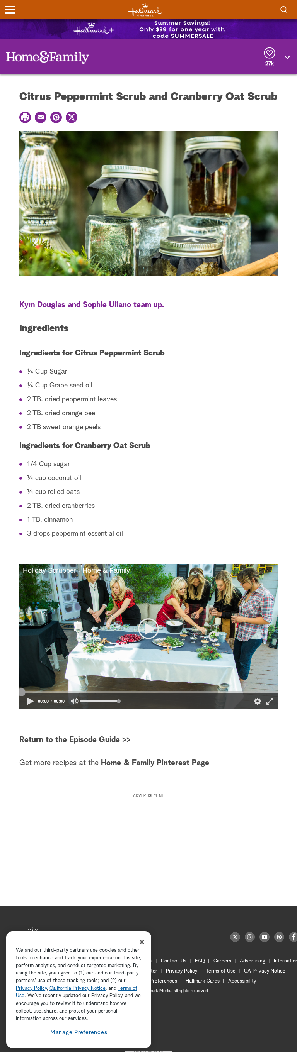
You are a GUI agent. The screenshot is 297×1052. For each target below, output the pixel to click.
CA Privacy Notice (264, 971)
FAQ (200, 961)
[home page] (145, 10)
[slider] (148, 692)
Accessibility (242, 981)
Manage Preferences (79, 1032)
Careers (222, 961)
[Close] (142, 942)
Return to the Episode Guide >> (75, 740)
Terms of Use (221, 971)
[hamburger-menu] (10, 9)
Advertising (252, 961)
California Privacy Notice (78, 988)
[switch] (75, 701)
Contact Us (173, 961)
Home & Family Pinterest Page (155, 763)
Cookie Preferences (155, 981)
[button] (84, 636)
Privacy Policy (181, 971)
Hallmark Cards (203, 981)
